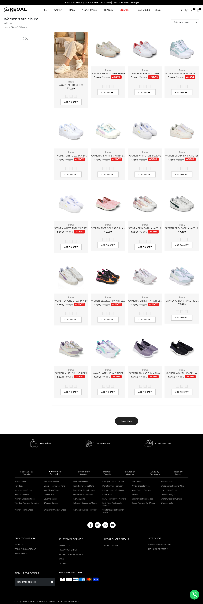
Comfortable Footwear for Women (113, 511)
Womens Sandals (51, 503)
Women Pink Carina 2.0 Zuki (145, 228)
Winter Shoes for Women (171, 499)
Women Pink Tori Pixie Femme (108, 73)
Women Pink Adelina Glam (145, 373)
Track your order (68, 550)
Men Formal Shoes (51, 482)
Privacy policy (22, 554)
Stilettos (135, 495)
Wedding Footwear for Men (172, 486)
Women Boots (79, 499)
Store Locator (111, 545)
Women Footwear (22, 495)
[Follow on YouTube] (113, 525)
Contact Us (64, 545)
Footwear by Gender (26, 473)
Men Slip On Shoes (51, 490)
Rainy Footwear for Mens (83, 486)
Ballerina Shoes (50, 499)
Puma (108, 70)
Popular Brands (107, 473)
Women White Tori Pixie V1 (145, 156)
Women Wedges (168, 495)
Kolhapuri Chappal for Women (85, 503)
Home (6, 27)
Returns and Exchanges (71, 554)
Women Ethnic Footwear (25, 499)
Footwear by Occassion (55, 473)
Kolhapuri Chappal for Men (113, 482)
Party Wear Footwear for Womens (112, 504)
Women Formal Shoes (24, 510)
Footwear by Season (83, 473)
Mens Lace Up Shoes (23, 490)
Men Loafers (137, 482)
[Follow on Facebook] (90, 525)
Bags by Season (178, 473)
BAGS (72, 10)
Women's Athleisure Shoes (55, 510)
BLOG (157, 10)
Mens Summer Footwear (112, 486)
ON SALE (124, 10)
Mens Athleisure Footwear (113, 490)
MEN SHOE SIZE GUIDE (157, 549)
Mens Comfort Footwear (142, 490)
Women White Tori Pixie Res (71, 228)
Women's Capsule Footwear (84, 510)
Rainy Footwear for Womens (114, 499)
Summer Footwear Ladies (142, 499)
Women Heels (167, 503)
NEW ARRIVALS (89, 10)
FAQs (61, 559)
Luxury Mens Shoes (169, 490)
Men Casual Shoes (80, 482)
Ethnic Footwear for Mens (54, 486)
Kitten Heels (107, 495)
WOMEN (58, 10)
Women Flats (49, 495)
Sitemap (62, 563)
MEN (45, 10)
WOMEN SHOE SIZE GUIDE (159, 545)
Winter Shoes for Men (141, 486)
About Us (19, 545)
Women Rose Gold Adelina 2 (108, 228)
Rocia (71, 82)
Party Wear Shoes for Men (84, 490)
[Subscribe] (52, 582)
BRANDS (108, 10)
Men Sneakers (167, 482)
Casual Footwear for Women (143, 503)
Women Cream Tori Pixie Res (182, 156)
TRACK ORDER (143, 10)
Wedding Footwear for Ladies (27, 503)
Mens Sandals (20, 482)
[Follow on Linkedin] (105, 525)
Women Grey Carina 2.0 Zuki (182, 228)
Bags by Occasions (155, 473)
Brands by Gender (130, 473)
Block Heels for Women (83, 495)
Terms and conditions (25, 549)
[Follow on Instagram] (98, 525)
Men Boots (19, 486)
